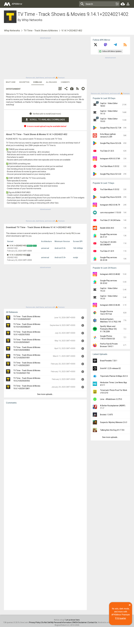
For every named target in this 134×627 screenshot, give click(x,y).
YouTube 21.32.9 (107, 251)
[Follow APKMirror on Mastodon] (105, 46)
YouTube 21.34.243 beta (110, 220)
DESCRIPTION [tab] (24, 82)
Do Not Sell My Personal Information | (57, 622)
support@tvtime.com (69, 99)
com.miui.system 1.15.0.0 (110, 212)
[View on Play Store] (71, 89)
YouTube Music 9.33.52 (109, 166)
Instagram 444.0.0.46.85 (110, 305)
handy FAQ (70, 233)
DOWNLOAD (37, 82)
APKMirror (17, 3)
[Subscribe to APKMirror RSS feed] (125, 46)
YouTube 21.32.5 (107, 151)
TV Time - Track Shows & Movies (41, 30)
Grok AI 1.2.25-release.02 (110, 368)
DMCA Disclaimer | (80, 622)
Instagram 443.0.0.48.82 (110, 274)
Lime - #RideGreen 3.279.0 (111, 399)
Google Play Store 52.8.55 (110, 197)
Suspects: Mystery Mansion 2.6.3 (113, 422)
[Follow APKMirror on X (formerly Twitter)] (95, 46)
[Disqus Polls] (45, 439)
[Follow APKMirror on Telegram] (115, 46)
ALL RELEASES (51, 82)
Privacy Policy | (35, 622)
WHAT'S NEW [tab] (10, 82)
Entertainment (13, 89)
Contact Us (92, 622)
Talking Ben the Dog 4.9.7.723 (112, 430)
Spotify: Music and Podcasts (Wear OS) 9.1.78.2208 (108, 329)
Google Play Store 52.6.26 (110, 143)
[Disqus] (45, 507)
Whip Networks (32, 20)
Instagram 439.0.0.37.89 (110, 159)
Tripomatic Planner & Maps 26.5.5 (114, 376)
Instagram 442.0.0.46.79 (110, 205)
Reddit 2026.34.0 (107, 228)
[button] (60, 89)
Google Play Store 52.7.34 (110, 128)
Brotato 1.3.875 (106, 415)
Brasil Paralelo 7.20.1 (108, 361)
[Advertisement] (45, 57)
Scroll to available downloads (47, 119)
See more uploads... (45, 394)
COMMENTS (65, 82)
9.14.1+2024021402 (18, 246)
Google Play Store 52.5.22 (110, 174)
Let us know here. (73, 620)
